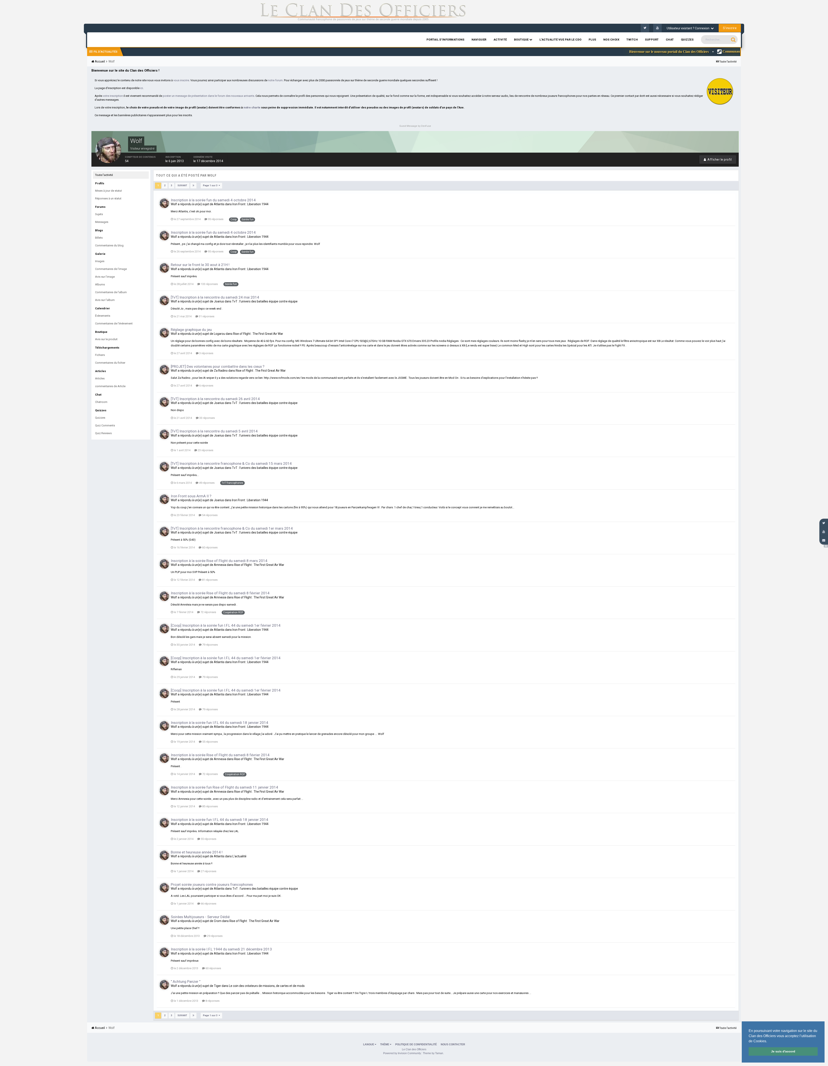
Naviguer (479, 39)
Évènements (102, 315)
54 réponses (209, 515)
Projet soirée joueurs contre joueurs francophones (212, 884)
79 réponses (210, 644)
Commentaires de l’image (111, 269)
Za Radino (221, 370)
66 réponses (208, 903)
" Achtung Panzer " (185, 981)
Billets (99, 237)
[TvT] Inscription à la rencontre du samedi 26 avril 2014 (215, 399)
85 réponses (210, 806)
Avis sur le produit (106, 339)
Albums (100, 284)
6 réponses (206, 385)
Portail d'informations (445, 39)
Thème (385, 1044)
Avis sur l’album (105, 300)
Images (99, 261)
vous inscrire (181, 80)
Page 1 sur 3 (211, 185)
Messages (101, 222)
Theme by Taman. (433, 1053)
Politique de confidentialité (416, 1044)
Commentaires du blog (109, 245)
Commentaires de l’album (111, 292)
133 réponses (209, 284)
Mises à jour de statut (108, 190)
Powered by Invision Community (402, 1053)
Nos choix (611, 39)
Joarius (219, 301)
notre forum (275, 80)
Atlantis (219, 204)
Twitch (632, 39)
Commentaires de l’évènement (114, 323)
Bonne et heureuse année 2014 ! (197, 852)
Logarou (219, 333)
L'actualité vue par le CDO (560, 39)
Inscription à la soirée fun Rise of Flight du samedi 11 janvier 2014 (224, 787)
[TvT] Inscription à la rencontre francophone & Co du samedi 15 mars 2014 (231, 463)
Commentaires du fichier (110, 362)
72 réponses (208, 612)
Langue (369, 1044)
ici (141, 88)
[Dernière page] (193, 186)
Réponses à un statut (108, 198)
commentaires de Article (110, 386)
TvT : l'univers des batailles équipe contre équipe (265, 301)
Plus (592, 39)
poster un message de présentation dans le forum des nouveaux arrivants (208, 95)
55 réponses (210, 741)
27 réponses (208, 871)
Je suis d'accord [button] (783, 1051)
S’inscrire (730, 28)
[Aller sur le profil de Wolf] (164, 203)
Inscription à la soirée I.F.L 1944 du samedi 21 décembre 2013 (221, 949)
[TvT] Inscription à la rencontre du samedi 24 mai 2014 (215, 297)
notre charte (251, 107)
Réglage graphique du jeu (191, 329)
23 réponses (205, 450)
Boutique (522, 39)
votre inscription (113, 95)
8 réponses (212, 1000)
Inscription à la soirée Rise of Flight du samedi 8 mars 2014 (219, 561)
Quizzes (687, 39)
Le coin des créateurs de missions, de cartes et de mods (267, 986)
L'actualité (239, 856)
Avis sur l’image (105, 276)
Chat (670, 39)
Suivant (182, 185)
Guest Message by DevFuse (415, 126)
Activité (500, 39)
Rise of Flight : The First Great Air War (258, 333)
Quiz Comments (105, 425)
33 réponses (207, 418)
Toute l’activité (104, 175)
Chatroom (101, 402)
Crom (217, 921)
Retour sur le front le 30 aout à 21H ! (200, 265)
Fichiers (100, 355)
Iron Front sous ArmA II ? (191, 496)
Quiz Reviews (103, 433)
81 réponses (209, 579)
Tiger (217, 986)
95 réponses (215, 219)
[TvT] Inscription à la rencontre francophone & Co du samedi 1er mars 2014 (232, 528)
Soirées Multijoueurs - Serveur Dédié (200, 917)
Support (652, 39)
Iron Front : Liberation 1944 (250, 204)
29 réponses (214, 936)
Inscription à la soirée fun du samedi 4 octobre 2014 (213, 200)
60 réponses (209, 547)
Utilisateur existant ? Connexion (689, 28)
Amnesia (220, 565)
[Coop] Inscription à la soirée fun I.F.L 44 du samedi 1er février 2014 (226, 625)
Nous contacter (453, 1044)
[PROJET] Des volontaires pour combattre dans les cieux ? (217, 366)
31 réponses (206, 316)
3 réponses (206, 353)
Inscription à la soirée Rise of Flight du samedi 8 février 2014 (220, 593)
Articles (100, 378)
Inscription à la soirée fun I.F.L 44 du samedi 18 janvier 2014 (219, 722)
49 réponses (206, 482)
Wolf (174, 204)
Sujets (99, 214)
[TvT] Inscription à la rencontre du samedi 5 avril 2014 (214, 431)
